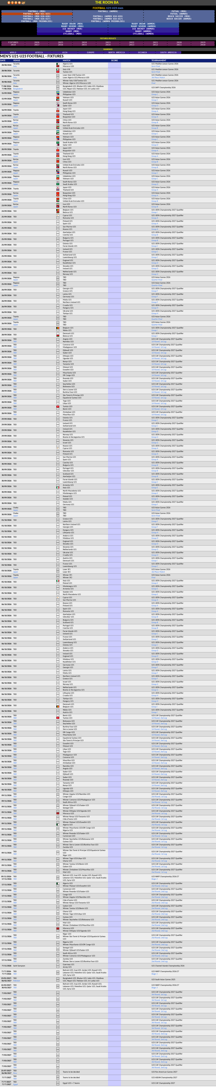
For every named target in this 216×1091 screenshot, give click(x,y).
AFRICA (39, 52)
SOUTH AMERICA (168, 52)
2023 (108, 42)
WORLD (13, 52)
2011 (179, 45)
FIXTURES (13, 42)
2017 (36, 45)
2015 (84, 45)
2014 (108, 45)
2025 (60, 42)
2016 (60, 45)
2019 (202, 42)
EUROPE (90, 52)
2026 (36, 42)
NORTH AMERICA (116, 52)
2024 (84, 42)
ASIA (64, 52)
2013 (131, 45)
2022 (131, 42)
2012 (155, 45)
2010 (202, 45)
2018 (13, 45)
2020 (179, 42)
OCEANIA (142, 52)
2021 (155, 42)
